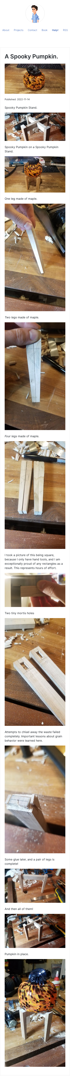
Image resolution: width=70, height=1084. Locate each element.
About (5, 30)
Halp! (55, 30)
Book (45, 30)
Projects (18, 30)
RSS (65, 30)
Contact (32, 30)
